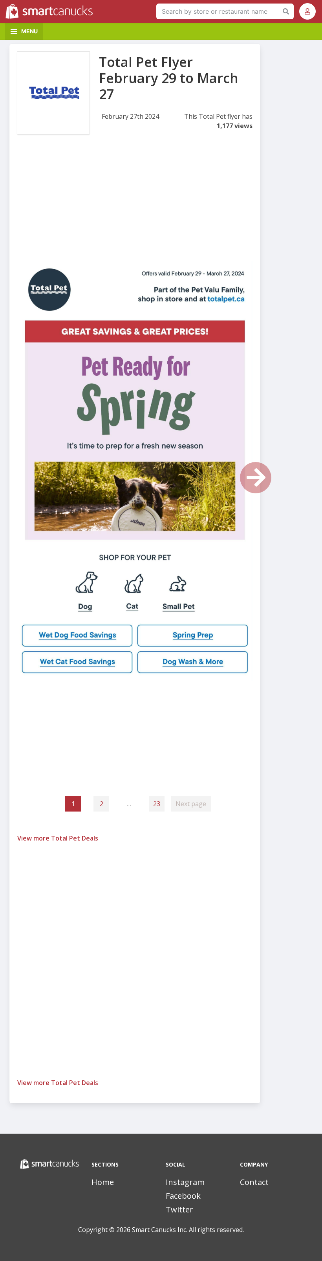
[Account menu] (307, 11)
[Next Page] (255, 477)
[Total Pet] (53, 93)
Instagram (185, 1182)
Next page (191, 803)
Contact (254, 1182)
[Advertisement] (134, 206)
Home (102, 1182)
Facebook (183, 1195)
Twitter (179, 1209)
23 (156, 803)
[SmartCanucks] (51, 11)
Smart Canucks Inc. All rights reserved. (188, 1229)
